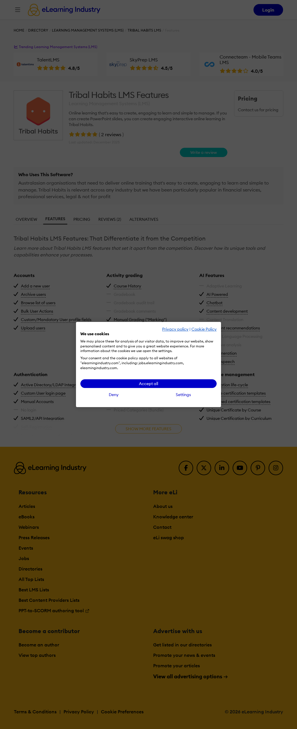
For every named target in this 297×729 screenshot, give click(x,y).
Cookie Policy (204, 329)
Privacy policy (175, 329)
